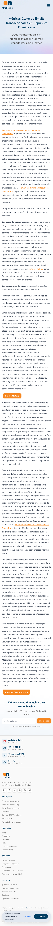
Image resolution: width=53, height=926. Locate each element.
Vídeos (4, 843)
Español (29, 908)
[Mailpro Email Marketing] (6, 775)
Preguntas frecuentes (10, 864)
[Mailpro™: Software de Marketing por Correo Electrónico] (7, 5)
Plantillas (6, 811)
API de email (7, 818)
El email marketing (9, 846)
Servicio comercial (9, 891)
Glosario (5, 839)
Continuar (41, 916)
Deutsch (46, 908)
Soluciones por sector (10, 801)
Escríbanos (6, 867)
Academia (6, 836)
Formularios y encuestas (11, 822)
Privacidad (27, 916)
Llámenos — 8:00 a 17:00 (12, 870)
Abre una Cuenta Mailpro (16, 692)
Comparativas (7, 850)
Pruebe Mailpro (12, 396)
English (20, 908)
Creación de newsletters (11, 808)
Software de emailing (10, 804)
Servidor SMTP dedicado (11, 815)
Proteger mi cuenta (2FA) (12, 874)
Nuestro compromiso (10, 888)
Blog (4, 832)
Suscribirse (44, 721)
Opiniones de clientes (10, 898)
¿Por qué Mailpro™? (10, 885)
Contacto (5, 895)
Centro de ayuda (8, 860)
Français (12, 908)
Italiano (37, 908)
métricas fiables (35, 269)
